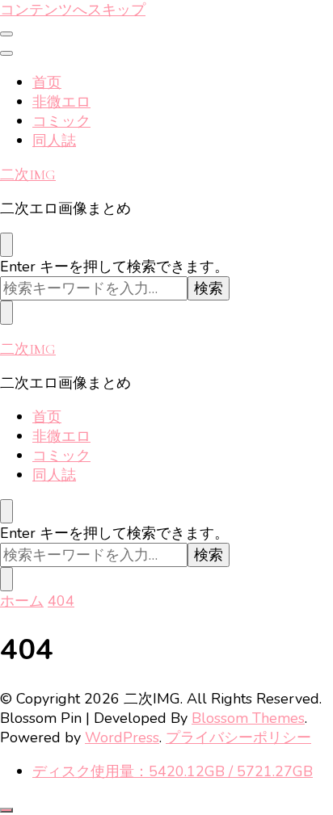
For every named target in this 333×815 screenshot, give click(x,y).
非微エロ (61, 101)
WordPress (122, 737)
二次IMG (28, 174)
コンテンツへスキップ (72, 9)
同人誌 (54, 140)
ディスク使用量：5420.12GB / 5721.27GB (172, 771)
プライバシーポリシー (238, 737)
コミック (61, 121)
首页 (46, 82)
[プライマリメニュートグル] (6, 34)
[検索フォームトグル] (6, 245)
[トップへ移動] (6, 810)
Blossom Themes (248, 718)
